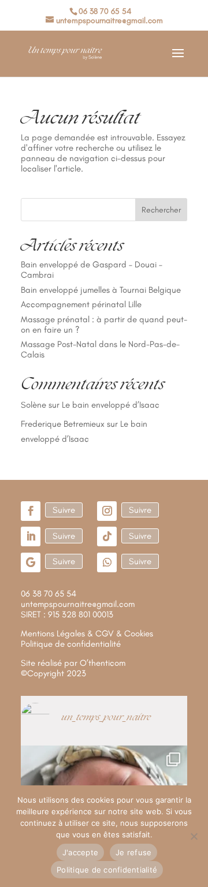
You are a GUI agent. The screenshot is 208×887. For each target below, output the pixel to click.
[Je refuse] (193, 836)
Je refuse (133, 852)
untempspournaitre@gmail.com (78, 604)
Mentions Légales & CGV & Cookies (87, 633)
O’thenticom (102, 663)
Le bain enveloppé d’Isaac (110, 405)
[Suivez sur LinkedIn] (30, 536)
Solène (33, 405)
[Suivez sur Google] (30, 562)
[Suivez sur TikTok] (107, 536)
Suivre (64, 510)
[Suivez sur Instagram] (107, 511)
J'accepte (80, 852)
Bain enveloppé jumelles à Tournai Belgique (101, 290)
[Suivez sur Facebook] (30, 511)
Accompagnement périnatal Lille (81, 304)
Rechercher (161, 210)
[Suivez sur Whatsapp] (107, 562)
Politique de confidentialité (107, 869)
